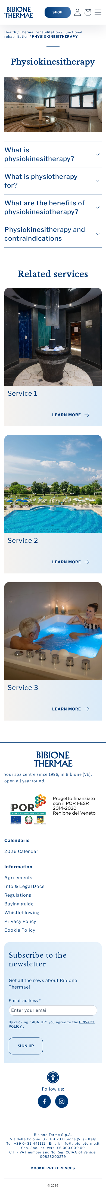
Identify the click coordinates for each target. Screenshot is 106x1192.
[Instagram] (61, 1101)
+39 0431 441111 (30, 1143)
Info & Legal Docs (24, 886)
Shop (57, 12)
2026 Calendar (21, 851)
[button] (98, 12)
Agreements (18, 877)
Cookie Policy (19, 930)
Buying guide (19, 904)
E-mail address (25, 1000)
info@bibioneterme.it (80, 1143)
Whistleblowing (22, 912)
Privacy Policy (20, 921)
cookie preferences (53, 1168)
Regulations (17, 895)
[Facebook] (44, 1101)
